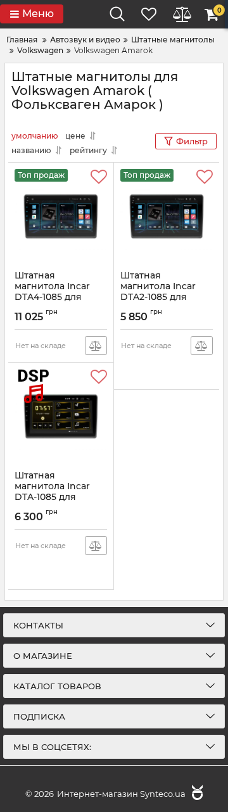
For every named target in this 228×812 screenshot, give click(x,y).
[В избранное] (99, 177)
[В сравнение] (96, 345)
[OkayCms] (196, 794)
